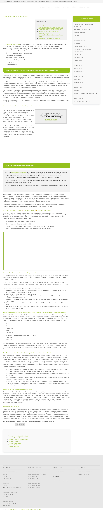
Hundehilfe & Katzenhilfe (82, 49)
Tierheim (42, 7)
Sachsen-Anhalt (8, 501)
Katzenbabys (78, 60)
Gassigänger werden (80, 46)
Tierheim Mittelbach (35, 485)
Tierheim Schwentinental (13, 44)
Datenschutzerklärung (53, 117)
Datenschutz (37, 509)
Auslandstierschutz (80, 32)
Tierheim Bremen (33, 481)
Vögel (74, 7)
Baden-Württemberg (9, 472)
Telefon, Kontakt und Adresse (47, 26)
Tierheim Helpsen (13, 446)
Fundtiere (77, 43)
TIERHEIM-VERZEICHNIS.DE (16, 509)
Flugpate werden (79, 40)
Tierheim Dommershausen (16, 438)
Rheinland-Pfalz (8, 494)
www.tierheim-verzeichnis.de (18, 172)
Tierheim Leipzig (33, 472)
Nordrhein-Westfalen (10, 492)
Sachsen (5, 499)
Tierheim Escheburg (14, 441)
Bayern (5, 474)
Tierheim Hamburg (34, 483)
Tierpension (78, 87)
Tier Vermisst (78, 76)
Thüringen (6, 505)
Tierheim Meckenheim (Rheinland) (18, 436)
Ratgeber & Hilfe (85, 7)
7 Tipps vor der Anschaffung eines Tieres (50, 29)
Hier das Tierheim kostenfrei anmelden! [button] (20, 165)
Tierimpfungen (78, 85)
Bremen (5, 481)
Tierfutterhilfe (79, 82)
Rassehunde (78, 65)
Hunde (50, 7)
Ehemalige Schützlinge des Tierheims (49, 38)
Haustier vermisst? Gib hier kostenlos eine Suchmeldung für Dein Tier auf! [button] (32, 70)
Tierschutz (77, 90)
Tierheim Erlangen (34, 487)
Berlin (5, 476)
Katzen (57, 7)
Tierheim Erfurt (33, 478)
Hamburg (6, 483)
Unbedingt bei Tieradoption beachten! (83, 25)
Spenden (76, 74)
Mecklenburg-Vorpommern (12, 487)
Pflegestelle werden (81, 63)
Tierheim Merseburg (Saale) (37, 474)
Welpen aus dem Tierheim (82, 101)
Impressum (29, 509)
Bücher (76, 35)
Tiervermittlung (79, 96)
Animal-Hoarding (58, 472)
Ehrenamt (77, 38)
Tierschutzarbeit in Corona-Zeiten (85, 93)
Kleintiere (66, 7)
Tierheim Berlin (33, 476)
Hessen (5, 485)
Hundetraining (79, 51)
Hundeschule (78, 54)
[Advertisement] (19, 150)
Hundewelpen (78, 57)
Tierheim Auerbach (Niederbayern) (18, 439)
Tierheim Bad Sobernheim (15, 445)
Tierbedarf (77, 79)
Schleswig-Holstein (9, 503)
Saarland (6, 496)
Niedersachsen (8, 490)
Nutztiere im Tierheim (60, 481)
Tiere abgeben (78, 98)
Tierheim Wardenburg (14, 443)
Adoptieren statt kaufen (82, 29)
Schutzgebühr (78, 71)
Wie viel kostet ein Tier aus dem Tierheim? (51, 27)
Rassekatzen (78, 68)
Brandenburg (7, 478)
